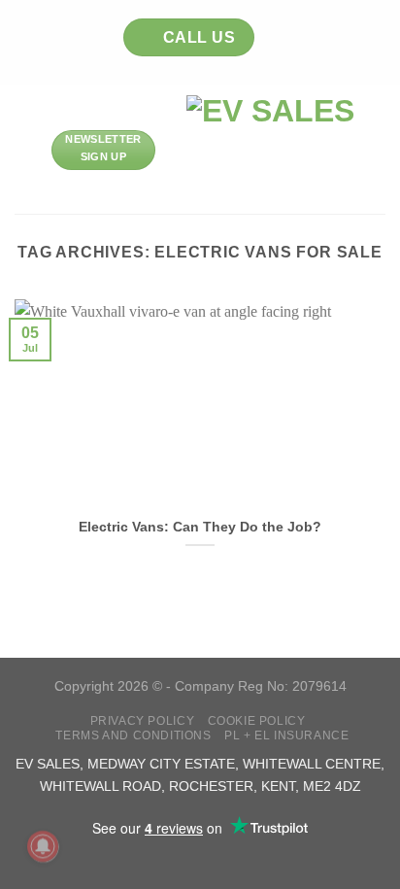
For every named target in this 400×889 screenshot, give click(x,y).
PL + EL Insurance (286, 735)
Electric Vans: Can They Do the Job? (200, 527)
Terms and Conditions (133, 735)
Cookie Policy (257, 721)
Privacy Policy (142, 721)
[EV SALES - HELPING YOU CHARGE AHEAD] (270, 149)
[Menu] (26, 150)
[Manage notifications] (42, 846)
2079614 (319, 686)
